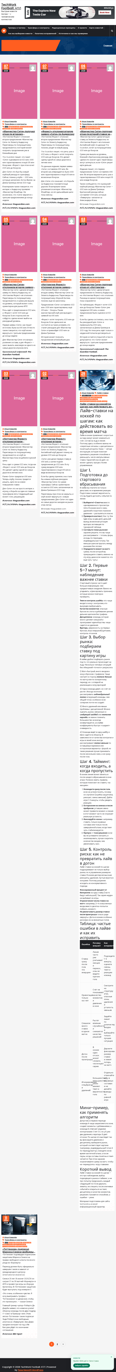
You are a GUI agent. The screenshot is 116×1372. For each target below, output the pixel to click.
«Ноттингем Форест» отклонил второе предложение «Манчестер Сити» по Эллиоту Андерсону (56, 440)
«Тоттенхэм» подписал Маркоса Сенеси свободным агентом (18, 1250)
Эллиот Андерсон (16, 128)
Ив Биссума (27, 1242)
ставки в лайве (85, 397)
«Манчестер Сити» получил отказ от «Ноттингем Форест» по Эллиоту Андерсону (96, 286)
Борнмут (19, 1242)
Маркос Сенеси (7, 1244)
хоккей (104, 401)
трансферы (6, 128)
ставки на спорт (96, 397)
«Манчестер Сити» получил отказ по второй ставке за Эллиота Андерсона (96, 132)
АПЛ (6, 127)
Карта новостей (96, 28)
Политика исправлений (45, 33)
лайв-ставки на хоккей (99, 395)
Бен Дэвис (12, 1242)
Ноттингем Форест (26, 127)
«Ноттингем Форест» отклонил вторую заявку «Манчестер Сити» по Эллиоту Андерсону (55, 286)
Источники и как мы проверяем (73, 33)
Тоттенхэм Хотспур (9, 1246)
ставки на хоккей (85, 399)
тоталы (95, 399)
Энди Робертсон (22, 1246)
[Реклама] (70, 12)
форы (99, 401)
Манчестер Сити (14, 127)
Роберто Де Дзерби (19, 1244)
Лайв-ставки (103, 393)
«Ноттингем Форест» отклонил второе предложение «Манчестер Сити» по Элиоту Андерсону (18, 440)
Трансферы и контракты (39, 28)
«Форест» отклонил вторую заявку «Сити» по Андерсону (57, 132)
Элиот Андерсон (16, 282)
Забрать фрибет (81, 1365)
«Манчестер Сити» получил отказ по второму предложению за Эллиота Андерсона (18, 132)
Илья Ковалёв (10, 121)
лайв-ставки (87, 395)
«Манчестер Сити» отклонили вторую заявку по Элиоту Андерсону (17, 286)
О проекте (82, 28)
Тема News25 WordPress (30, 1370)
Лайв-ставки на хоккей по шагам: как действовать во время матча (96, 405)
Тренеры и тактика (16, 28)
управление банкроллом (88, 401)
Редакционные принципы (63, 28)
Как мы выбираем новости (20, 33)
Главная (108, 45)
